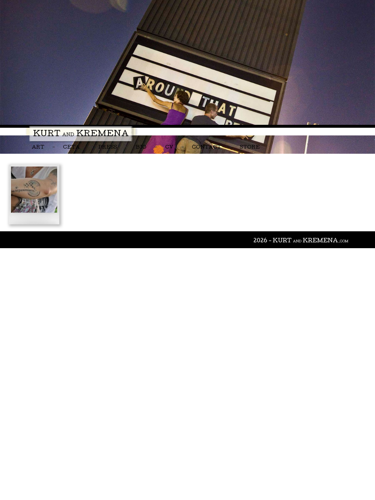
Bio (141, 147)
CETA (71, 147)
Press (108, 147)
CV (169, 147)
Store (250, 147)
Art (38, 147)
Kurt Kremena (81, 135)
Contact (206, 147)
